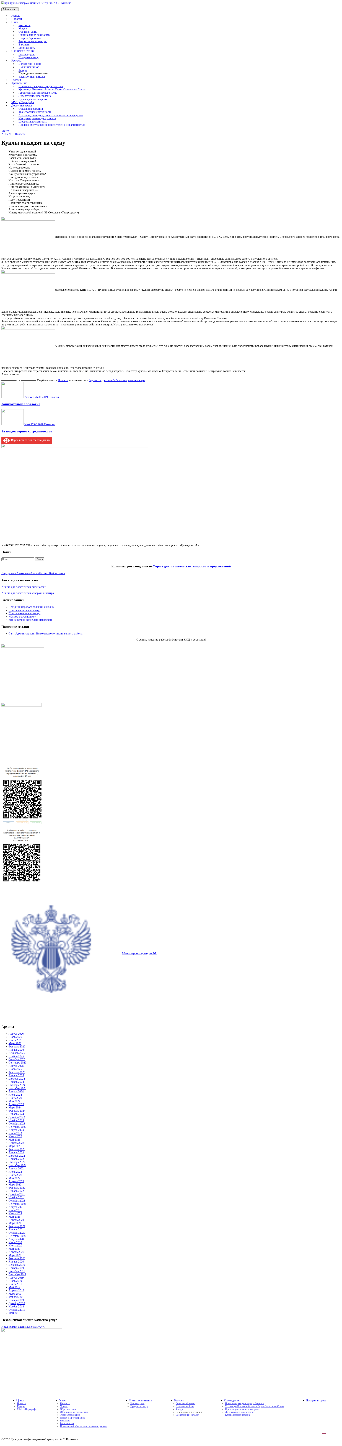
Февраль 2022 (17, 1187)
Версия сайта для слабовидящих (30, 440)
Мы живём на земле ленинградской (30, 619)
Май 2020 (14, 1248)
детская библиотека (115, 380)
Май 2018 (14, 1312)
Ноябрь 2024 (16, 1081)
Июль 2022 (15, 1171)
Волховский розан (185, 1403)
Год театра (95, 380)
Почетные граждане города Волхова (244, 1403)
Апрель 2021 (16, 1219)
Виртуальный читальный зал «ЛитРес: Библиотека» (33, 573)
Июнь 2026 (15, 1040)
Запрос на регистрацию (72, 1417)
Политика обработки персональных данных (83, 1426)
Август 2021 (16, 1206)
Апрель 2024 (16, 1104)
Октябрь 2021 (17, 1200)
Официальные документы (74, 1412)
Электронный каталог (32, 76)
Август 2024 (16, 1091)
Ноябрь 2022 (16, 1158)
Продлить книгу (28, 57)
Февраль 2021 (17, 1226)
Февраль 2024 (17, 1110)
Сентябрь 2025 (17, 1062)
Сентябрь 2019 (17, 1274)
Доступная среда (316, 1400)
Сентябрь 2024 (17, 1088)
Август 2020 (16, 1239)
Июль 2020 (15, 1242)
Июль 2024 (15, 1094)
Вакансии (65, 1420)
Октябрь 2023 (17, 1123)
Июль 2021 (15, 1210)
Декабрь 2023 (17, 1117)
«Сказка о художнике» (22, 616)
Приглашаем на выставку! (24, 610)
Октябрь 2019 (17, 1271)
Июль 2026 (15, 1036)
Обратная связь (68, 1409)
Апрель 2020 (16, 1251)
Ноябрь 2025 (16, 1056)
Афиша (20, 1400)
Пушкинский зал (185, 1406)
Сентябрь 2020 (17, 1235)
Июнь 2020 (15, 1245)
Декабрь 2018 (17, 1303)
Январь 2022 (16, 1190)
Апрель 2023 (16, 1142)
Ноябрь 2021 (16, 1197)
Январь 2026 (16, 1049)
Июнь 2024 (15, 1097)
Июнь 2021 (15, 1213)
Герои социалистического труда (242, 1409)
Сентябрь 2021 (17, 1203)
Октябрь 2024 (17, 1085)
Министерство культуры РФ (139, 953)
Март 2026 (15, 1043)
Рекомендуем (137, 1403)
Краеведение (231, 1400)
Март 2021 (15, 1223)
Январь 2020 (16, 1261)
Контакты (65, 1403)
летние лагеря (136, 380)
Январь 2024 (16, 1113)
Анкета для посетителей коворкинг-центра (27, 593)
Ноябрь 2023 (16, 1120)
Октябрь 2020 (17, 1232)
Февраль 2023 (17, 1149)
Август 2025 (16, 1065)
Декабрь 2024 (17, 1078)
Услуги (64, 1406)
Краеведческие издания (237, 1415)
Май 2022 (14, 1178)
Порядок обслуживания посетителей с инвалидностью (52, 124)
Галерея (21, 1406)
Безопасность (67, 1423)
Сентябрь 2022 (17, 1165)
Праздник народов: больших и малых (31, 606)
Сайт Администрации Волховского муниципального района (45, 633)
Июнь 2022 (15, 1174)
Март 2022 (15, 1184)
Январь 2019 (16, 1300)
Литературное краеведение (239, 1412)
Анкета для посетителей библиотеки (23, 586)
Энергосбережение (70, 1415)
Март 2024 (15, 1107)
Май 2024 (14, 1101)
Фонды (179, 1409)
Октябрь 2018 (17, 1309)
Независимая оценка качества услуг (23, 1326)
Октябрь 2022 (17, 1162)
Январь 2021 (16, 1229)
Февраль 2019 (17, 1296)
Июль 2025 (15, 1068)
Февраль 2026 (17, 1046)
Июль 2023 (15, 1133)
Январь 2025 (16, 1075)
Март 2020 (15, 1255)
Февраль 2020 (17, 1258)
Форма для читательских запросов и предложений (191, 566)
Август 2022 (16, 1168)
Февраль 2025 (17, 1072)
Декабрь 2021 (17, 1194)
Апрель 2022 (16, 1181)
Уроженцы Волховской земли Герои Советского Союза (254, 1406)
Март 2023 (15, 1145)
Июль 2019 (15, 1280)
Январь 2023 (16, 1152)
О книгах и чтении (140, 1400)
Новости (20, 134)
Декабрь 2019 (17, 1264)
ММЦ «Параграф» (27, 1409)
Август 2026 (16, 1033)
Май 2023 (14, 1139)
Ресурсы (179, 1400)
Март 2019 (15, 1293)
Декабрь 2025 (17, 1052)
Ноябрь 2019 (16, 1267)
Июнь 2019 (15, 1284)
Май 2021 (14, 1216)
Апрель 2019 (16, 1290)
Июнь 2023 (15, 1136)
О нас (14, 22)
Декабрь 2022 (17, 1155)
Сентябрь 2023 (17, 1126)
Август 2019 (16, 1277)
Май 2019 (14, 1287)
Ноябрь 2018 (16, 1306)
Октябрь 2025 (17, 1059)
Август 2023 (16, 1129)
